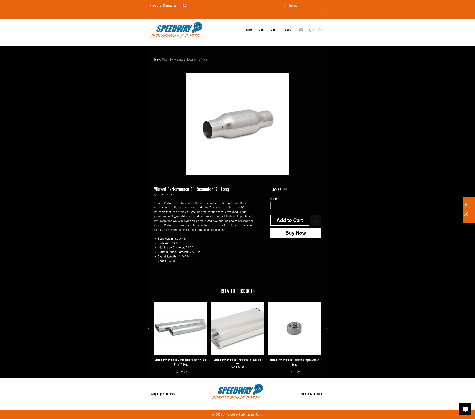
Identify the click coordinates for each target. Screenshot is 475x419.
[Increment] (284, 205)
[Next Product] (326, 328)
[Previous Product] (149, 328)
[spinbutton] (279, 205)
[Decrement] (273, 205)
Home (157, 59)
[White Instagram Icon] (466, 214)
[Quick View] (180, 328)
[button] (322, 29)
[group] (237, 338)
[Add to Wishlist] (315, 220)
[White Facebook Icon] (466, 204)
